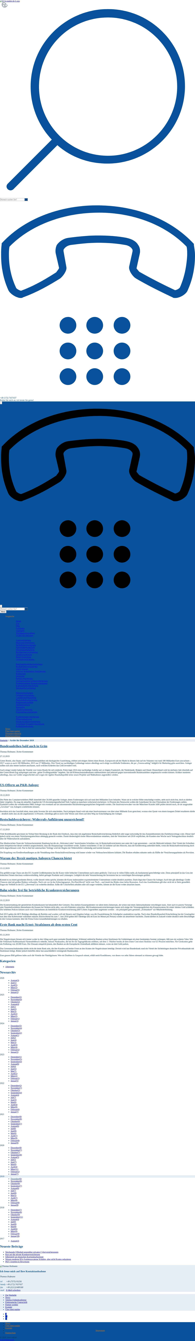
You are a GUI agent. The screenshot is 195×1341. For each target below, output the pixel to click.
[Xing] (6, 1319)
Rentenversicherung (24, 678)
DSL (18, 626)
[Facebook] (5, 1314)
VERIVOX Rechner (24, 635)
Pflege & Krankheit (19, 714)
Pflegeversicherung (24, 719)
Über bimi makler (12, 731)
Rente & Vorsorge (18, 662)
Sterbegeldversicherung (26, 688)
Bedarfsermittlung (12, 736)
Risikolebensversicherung (26, 666)
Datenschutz (10, 1333)
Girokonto (20, 628)
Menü (3, 612)
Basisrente (20, 676)
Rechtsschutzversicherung (27, 652)
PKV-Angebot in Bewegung (17, 1262)
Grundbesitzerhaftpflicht (26, 698)
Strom (18, 621)
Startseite (4, 740)
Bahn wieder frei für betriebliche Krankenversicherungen (39, 890)
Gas (17, 623)
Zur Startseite (10, 1295)
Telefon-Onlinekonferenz (15, 1300)
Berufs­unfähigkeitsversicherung (29, 664)
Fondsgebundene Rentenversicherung (31, 683)
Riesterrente (21, 674)
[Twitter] (6, 1316)
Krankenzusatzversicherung (27, 717)
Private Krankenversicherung (28, 721)
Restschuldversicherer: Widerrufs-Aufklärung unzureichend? (42, 819)
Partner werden (11, 1305)
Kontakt (8, 1307)
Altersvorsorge (22, 669)
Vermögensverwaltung (25, 633)
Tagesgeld (20, 631)
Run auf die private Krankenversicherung (22, 1254)
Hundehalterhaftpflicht (25, 647)
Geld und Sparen (18, 619)
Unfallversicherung (24, 655)
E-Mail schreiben (13, 1290)
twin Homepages (7, 1340)
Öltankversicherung (24, 709)
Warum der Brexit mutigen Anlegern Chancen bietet (36, 858)
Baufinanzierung (23, 705)
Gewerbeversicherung (25, 659)
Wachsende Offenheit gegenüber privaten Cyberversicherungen (31, 1252)
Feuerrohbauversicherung (26, 712)
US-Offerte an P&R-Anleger (19, 785)
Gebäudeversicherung (25, 695)
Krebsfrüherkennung (24, 726)
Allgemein (9, 967)
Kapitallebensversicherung (27, 686)
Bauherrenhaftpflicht (24, 702)
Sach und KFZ (17, 638)
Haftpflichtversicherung (26, 645)
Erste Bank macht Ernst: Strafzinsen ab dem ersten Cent (38, 924)
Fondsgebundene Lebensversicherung (32, 681)
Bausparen (20, 707)
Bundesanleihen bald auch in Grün (23, 746)
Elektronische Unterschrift (16, 1302)
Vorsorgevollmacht (13, 733)
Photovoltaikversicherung (26, 700)
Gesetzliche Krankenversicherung (30, 724)
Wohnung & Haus (18, 690)
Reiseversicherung (23, 657)
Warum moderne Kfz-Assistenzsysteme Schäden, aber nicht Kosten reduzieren (38, 1259)
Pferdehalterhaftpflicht (25, 650)
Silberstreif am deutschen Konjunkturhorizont (24, 1257)
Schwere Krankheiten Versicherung (31, 671)
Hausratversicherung (24, 693)
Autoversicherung (23, 640)
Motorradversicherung (25, 643)
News (7, 729)
